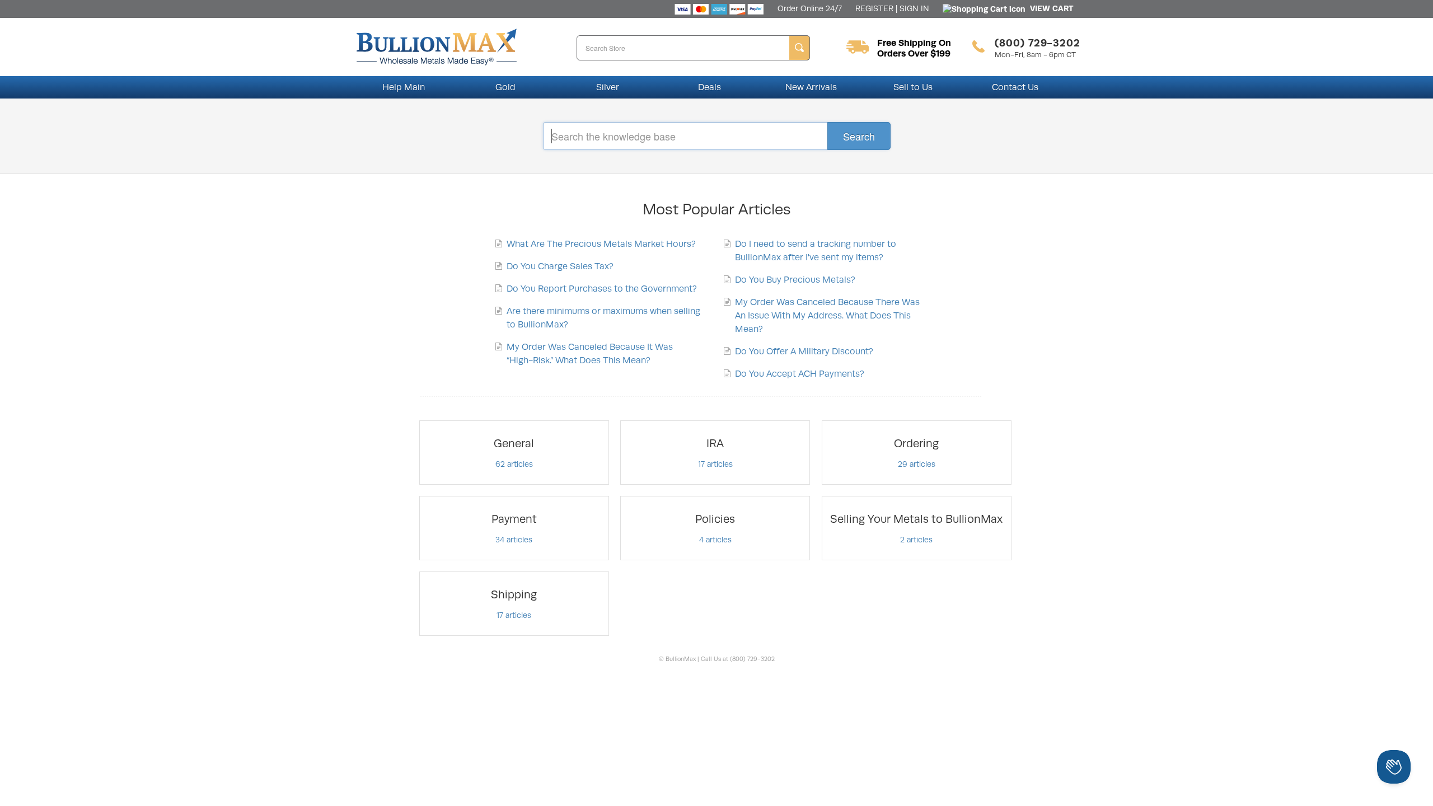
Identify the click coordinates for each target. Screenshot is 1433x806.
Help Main (403, 87)
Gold (505, 87)
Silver (607, 87)
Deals (709, 87)
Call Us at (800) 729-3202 (738, 658)
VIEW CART (1049, 8)
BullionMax (681, 658)
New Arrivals (811, 87)
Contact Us (1015, 87)
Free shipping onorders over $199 (914, 48)
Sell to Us (913, 87)
